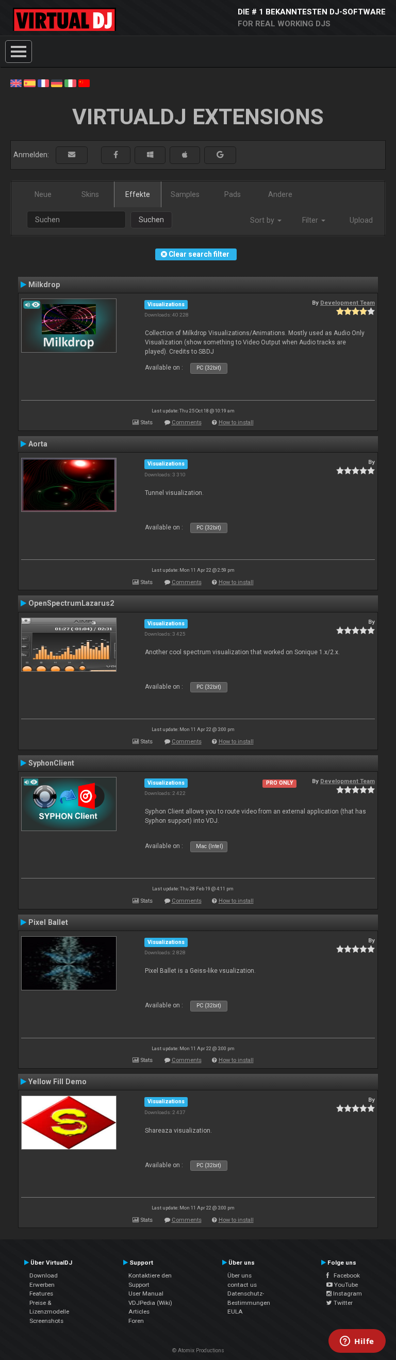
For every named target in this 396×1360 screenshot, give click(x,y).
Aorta (37, 444)
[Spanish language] (29, 82)
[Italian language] (70, 82)
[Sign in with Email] (72, 154)
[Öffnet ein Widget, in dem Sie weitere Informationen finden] (357, 1342)
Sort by (263, 220)
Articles (139, 1311)
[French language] (43, 82)
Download (43, 1275)
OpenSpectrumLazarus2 (71, 603)
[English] (16, 82)
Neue (43, 194)
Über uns (239, 1275)
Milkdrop (44, 284)
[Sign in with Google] (220, 154)
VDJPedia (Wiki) (150, 1302)
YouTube (345, 1284)
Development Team (347, 302)
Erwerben (42, 1284)
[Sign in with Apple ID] (185, 154)
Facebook (344, 1275)
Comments (187, 422)
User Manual (145, 1293)
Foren (136, 1320)
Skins (90, 194)
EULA (235, 1311)
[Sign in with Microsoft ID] (150, 154)
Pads (232, 194)
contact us (242, 1284)
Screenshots (46, 1320)
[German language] (56, 82)
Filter (311, 220)
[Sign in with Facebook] (115, 154)
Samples (185, 194)
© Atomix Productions (198, 1350)
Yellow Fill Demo (57, 1081)
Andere (280, 194)
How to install (236, 422)
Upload (361, 220)
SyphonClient (51, 763)
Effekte (137, 194)
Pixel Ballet (48, 922)
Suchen (151, 219)
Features (41, 1293)
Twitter (342, 1302)
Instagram (347, 1293)
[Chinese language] (84, 82)
